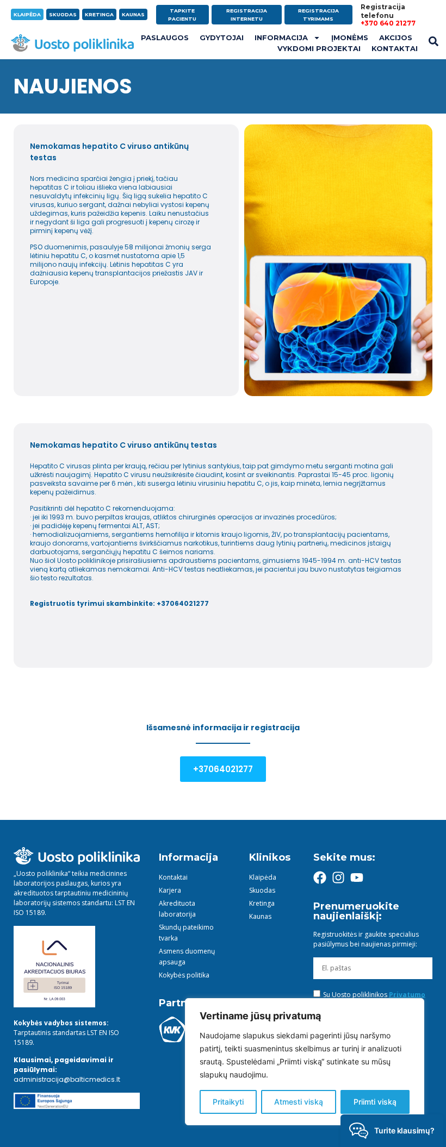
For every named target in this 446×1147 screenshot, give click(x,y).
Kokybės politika (184, 975)
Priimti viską (375, 1101)
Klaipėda (262, 877)
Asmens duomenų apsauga (187, 957)
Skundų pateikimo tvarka (186, 933)
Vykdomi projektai (319, 48)
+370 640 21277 (388, 23)
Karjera (170, 890)
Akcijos (395, 37)
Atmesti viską (298, 1101)
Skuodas (262, 890)
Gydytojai (222, 37)
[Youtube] (356, 877)
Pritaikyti (228, 1101)
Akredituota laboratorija (177, 909)
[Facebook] (319, 877)
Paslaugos (165, 37)
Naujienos (73, 86)
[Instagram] (338, 877)
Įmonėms (349, 37)
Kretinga (262, 903)
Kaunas (260, 916)
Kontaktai (394, 48)
